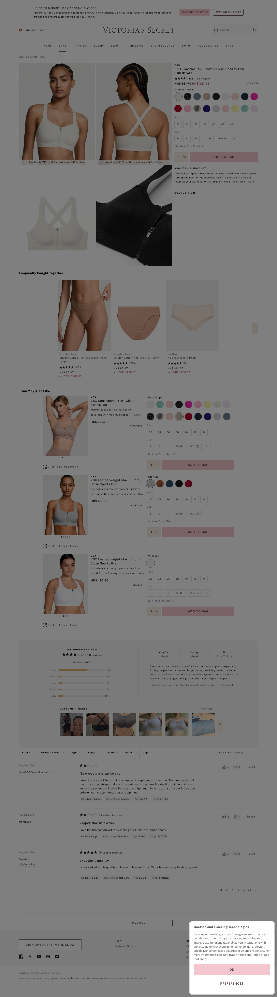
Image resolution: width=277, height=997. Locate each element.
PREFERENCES (232, 983)
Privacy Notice (236, 954)
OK (232, 969)
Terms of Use (260, 954)
